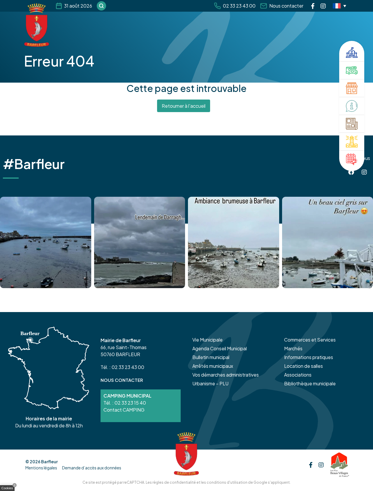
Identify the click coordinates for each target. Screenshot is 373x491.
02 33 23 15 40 (130, 403)
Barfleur (49, 461)
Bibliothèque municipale (310, 383)
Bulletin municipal (210, 357)
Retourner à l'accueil (183, 106)
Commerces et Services (310, 340)
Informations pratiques (308, 357)
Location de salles (303, 366)
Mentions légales (41, 467)
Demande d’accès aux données (91, 467)
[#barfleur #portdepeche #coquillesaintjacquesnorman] (233, 242)
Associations (298, 375)
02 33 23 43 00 (239, 6)
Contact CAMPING (124, 410)
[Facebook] (312, 6)
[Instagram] (323, 6)
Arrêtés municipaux (212, 366)
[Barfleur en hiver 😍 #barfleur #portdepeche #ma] (45, 242)
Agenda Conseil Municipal (219, 348)
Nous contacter (286, 6)
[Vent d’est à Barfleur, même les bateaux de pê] (139, 242)
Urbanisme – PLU (210, 383)
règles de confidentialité (174, 482)
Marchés (293, 348)
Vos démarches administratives (225, 375)
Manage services (9, 489)
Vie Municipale (207, 340)
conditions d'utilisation (227, 482)
